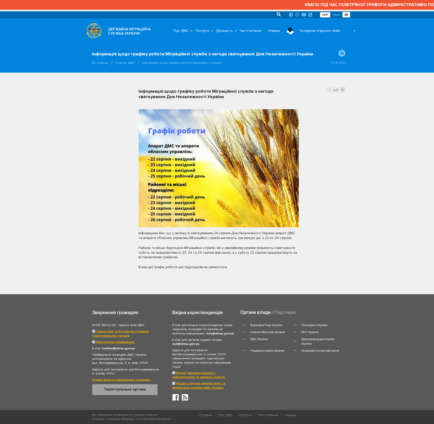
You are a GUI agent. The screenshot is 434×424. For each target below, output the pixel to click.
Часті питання (250, 30)
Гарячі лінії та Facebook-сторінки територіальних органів (120, 333)
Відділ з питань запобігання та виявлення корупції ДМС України (198, 385)
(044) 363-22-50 (104, 325)
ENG (336, 15)
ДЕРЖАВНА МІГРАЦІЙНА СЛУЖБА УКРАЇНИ (129, 31)
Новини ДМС (125, 63)
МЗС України (310, 332)
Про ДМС (181, 30)
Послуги (202, 30)
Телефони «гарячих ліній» (319, 30)
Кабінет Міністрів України (267, 332)
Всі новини (100, 63)
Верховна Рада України (266, 325)
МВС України (259, 339)
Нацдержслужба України (267, 351)
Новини (274, 30)
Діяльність (224, 30)
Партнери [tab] (285, 312)
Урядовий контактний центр (320, 351)
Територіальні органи (125, 389)
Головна (206, 415)
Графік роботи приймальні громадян (121, 380)
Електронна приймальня (115, 342)
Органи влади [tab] (255, 312)
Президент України (314, 325)
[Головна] (92, 31)
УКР (325, 15)
